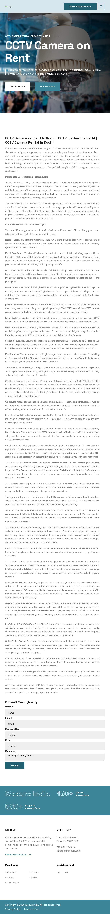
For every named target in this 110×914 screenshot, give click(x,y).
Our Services (47, 86)
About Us (12, 872)
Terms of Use (31, 909)
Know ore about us (16, 854)
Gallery (10, 877)
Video (34, 877)
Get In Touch (18, 86)
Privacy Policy (12, 909)
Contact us (13, 882)
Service (35, 872)
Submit (15, 765)
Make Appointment (80, 6)
